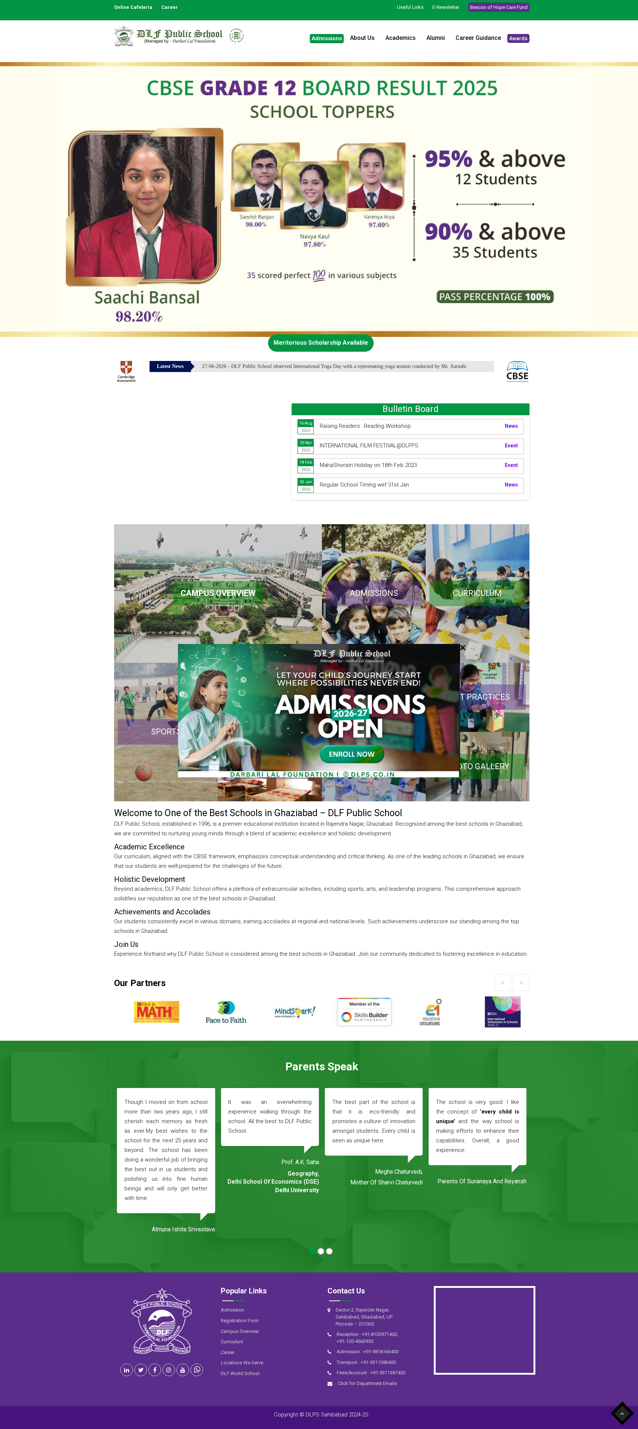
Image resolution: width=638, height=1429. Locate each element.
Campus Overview (240, 1331)
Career (227, 1352)
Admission (232, 1310)
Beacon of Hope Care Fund (499, 7)
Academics (400, 37)
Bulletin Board (411, 409)
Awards (518, 38)
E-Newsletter (445, 7)
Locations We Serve (242, 1362)
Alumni (435, 37)
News (511, 426)
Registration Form (240, 1320)
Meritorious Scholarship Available (321, 342)
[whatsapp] (197, 1370)
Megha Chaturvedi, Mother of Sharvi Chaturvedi (283, 1177)
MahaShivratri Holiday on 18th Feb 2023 (368, 465)
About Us (362, 37)
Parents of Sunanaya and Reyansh (378, 1181)
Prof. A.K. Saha (196, 1162)
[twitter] (140, 1370)
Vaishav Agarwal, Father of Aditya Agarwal (494, 1215)
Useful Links (410, 7)
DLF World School (240, 1373)
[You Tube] (182, 1370)
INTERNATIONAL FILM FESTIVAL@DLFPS (369, 445)
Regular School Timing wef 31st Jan (364, 484)
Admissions (327, 38)
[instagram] (168, 1370)
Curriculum (232, 1341)
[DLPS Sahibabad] (168, 35)
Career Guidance (478, 37)
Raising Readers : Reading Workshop (365, 426)
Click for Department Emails (367, 1383)
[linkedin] (126, 1370)
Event (511, 446)
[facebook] (154, 1370)
